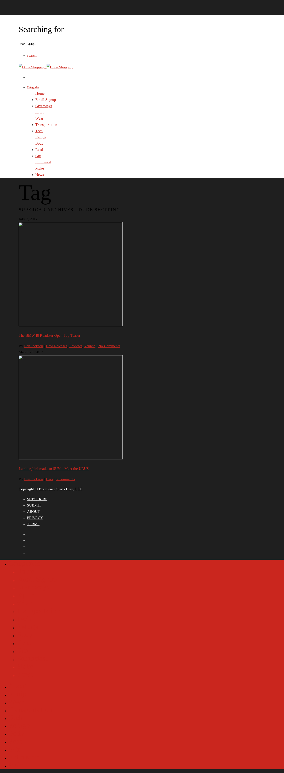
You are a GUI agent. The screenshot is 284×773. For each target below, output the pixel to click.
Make (39, 168)
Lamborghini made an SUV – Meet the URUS (54, 469)
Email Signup (45, 100)
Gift (38, 156)
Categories (33, 87)
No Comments (109, 346)
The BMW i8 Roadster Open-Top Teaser (49, 335)
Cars (49, 479)
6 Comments (65, 479)
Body (39, 143)
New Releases (56, 346)
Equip (39, 112)
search (32, 55)
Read (39, 150)
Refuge (40, 137)
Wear (39, 118)
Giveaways (43, 106)
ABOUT (33, 511)
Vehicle (89, 346)
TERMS (33, 524)
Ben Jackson (33, 346)
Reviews (75, 346)
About (17, 686)
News (39, 175)
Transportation (46, 125)
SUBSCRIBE (37, 499)
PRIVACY (35, 518)
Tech (39, 131)
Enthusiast (43, 162)
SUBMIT (34, 505)
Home (39, 93)
